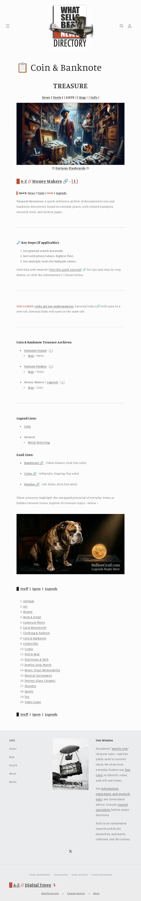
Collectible (30, 643)
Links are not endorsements (54, 306)
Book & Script (32, 617)
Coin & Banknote (34, 638)
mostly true (120, 748)
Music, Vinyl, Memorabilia (42, 670)
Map (82, 97)
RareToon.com (50, 893)
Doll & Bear (32, 654)
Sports (29, 691)
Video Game (33, 702)
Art (25, 606)
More (96, 893)
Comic (29, 649)
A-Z (24, 181)
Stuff (24, 589)
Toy (27, 696)
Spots (36, 589)
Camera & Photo (34, 622)
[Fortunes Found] (70, 164)
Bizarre (28, 611)
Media (13, 781)
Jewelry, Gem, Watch (38, 664)
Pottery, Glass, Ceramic (40, 680)
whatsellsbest (43, 874)
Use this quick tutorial (65, 269)
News (46, 97)
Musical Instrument (38, 675)
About (12, 773)
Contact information (101, 874)
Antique (28, 601)
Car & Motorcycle (34, 627)
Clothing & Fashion (36, 633)
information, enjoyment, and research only (113, 794)
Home (13, 748)
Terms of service (80, 874)
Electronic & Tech (36, 659)
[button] (8, 26)
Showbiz (30, 686)
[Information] (70, 576)
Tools (57, 97)
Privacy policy (61, 874)
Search (13, 765)
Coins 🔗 (30, 473)
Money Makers (47, 181)
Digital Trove (38, 885)
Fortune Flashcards (70, 168)
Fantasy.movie (76, 893)
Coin (27, 426)
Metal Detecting (39, 442)
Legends (61, 193)
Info (94, 97)
